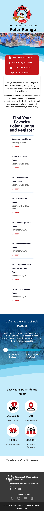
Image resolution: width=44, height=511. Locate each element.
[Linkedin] (32, 498)
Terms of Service (33, 505)
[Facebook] (12, 498)
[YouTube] (25, 498)
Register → (16, 147)
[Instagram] (18, 498)
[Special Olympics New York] (22, 12)
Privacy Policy (22, 508)
